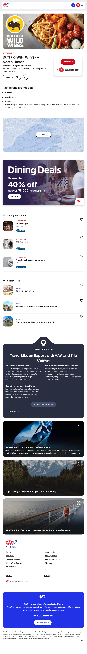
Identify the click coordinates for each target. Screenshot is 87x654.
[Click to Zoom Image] (43, 31)
